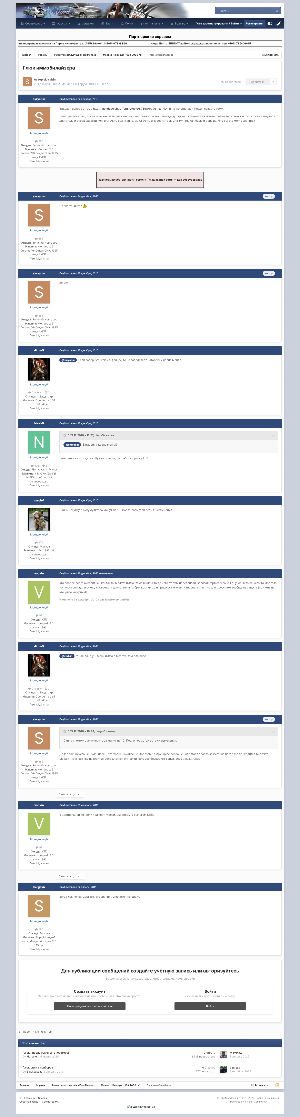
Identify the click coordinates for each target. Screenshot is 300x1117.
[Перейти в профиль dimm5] (39, 369)
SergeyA (39, 887)
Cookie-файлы (50, 1101)
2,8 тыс (36, 392)
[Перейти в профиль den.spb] (223, 1069)
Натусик (32, 1056)
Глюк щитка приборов (38, 1067)
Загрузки (87, 23)
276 (40, 542)
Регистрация (254, 23)
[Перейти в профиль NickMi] (39, 442)
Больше (180, 23)
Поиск (128, 23)
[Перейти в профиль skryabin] (27, 81)
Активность (152, 23)
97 (40, 615)
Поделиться (232, 81)
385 (40, 141)
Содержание (33, 23)
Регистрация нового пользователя (89, 1006)
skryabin (49, 79)
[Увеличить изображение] (85, 206)
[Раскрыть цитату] (65, 435)
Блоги (109, 23)
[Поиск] (277, 10)
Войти (210, 1006)
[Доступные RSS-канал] (277, 1085)
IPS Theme (25, 1097)
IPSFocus (41, 1097)
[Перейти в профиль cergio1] (39, 519)
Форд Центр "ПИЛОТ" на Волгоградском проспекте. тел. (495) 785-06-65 (201, 43)
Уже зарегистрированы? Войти (218, 23)
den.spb (235, 1067)
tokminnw (236, 1052)
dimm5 (39, 350)
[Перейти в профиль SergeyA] (39, 906)
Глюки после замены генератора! (46, 1052)
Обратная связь (28, 1101)
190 (40, 929)
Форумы (62, 23)
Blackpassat (34, 1071)
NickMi (39, 423)
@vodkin (66, 656)
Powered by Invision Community (248, 1101)
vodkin (39, 573)
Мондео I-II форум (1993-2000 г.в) (85, 84)
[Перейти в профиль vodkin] (39, 592)
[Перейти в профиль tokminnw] (223, 1054)
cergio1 (39, 500)
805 (36, 465)
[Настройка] (270, 23)
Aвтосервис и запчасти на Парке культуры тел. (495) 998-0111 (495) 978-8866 (73, 43)
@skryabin (68, 360)
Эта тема (262, 10)
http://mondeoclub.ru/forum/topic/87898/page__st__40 (130, 108)
